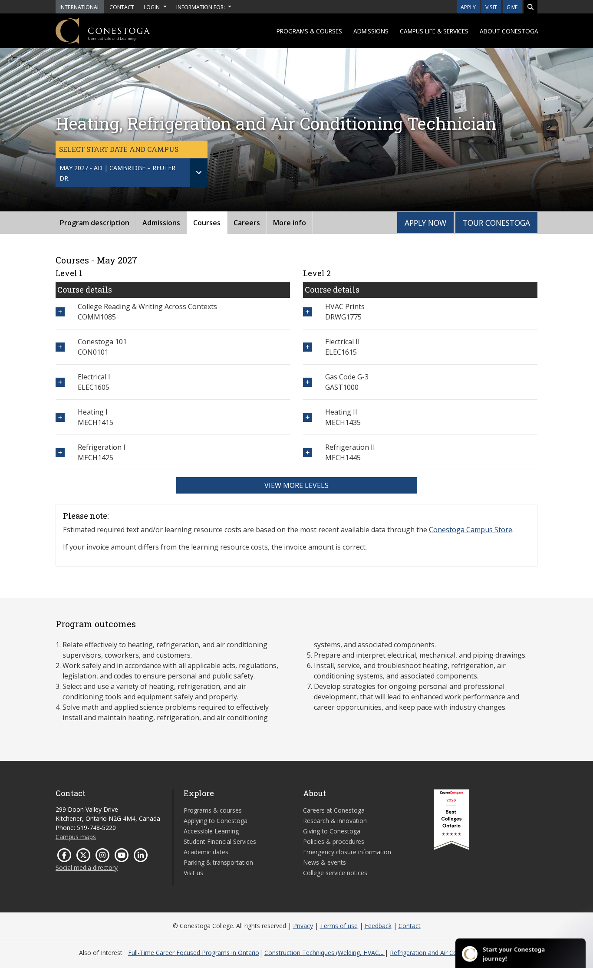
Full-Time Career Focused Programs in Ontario (193, 952)
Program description (94, 222)
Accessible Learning (211, 831)
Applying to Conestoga (215, 821)
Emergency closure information (347, 852)
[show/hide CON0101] (60, 347)
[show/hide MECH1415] (60, 417)
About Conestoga (509, 31)
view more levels (296, 485)
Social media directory (87, 867)
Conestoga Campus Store (470, 529)
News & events (324, 862)
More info (289, 222)
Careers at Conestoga (334, 810)
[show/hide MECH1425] (60, 452)
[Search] (530, 6)
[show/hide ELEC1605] (60, 382)
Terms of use (339, 926)
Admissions (371, 31)
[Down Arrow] (199, 172)
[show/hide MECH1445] (307, 452)
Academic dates (206, 852)
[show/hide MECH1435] (307, 417)
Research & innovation (335, 821)
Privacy (303, 926)
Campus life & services (434, 31)
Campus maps (76, 837)
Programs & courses (309, 31)
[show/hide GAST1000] (307, 382)
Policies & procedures (333, 841)
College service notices (335, 873)
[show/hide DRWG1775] (307, 311)
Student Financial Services (220, 841)
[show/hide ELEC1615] (307, 347)
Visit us (193, 873)
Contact (410, 926)
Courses (207, 222)
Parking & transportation (218, 862)
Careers (247, 222)
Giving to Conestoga (331, 831)
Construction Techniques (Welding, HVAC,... (324, 952)
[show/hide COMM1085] (60, 311)
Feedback (378, 926)
